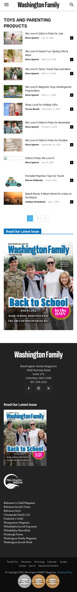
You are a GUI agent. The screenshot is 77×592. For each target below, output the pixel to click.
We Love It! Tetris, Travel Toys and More (47, 69)
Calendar (52, 561)
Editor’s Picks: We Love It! (39, 158)
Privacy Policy (65, 572)
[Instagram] (38, 388)
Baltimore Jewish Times (17, 507)
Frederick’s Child (13, 518)
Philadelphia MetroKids (17, 530)
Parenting (39, 561)
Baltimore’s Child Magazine (19, 503)
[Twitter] (48, 388)
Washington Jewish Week (18, 542)
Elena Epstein (32, 37)
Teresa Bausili (32, 109)
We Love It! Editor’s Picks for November (47, 122)
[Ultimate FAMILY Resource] (38, 5)
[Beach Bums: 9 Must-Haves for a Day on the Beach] (13, 198)
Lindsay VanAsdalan (35, 201)
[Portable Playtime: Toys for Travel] (13, 180)
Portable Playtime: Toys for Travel (44, 175)
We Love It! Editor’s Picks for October (46, 140)
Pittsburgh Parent (13, 534)
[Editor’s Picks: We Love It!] (13, 162)
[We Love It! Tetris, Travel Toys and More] (13, 73)
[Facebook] (28, 388)
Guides (63, 561)
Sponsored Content (48, 565)
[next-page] (45, 218)
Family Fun (12, 561)
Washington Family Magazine (20, 538)
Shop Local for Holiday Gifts (41, 104)
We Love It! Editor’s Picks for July (44, 33)
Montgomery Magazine (17, 522)
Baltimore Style (12, 511)
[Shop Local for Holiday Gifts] (13, 109)
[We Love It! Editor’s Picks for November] (13, 127)
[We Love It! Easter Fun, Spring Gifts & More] (13, 55)
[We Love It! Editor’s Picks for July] (13, 38)
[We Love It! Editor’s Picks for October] (13, 144)
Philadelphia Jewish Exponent (20, 526)
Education (26, 561)
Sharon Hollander (34, 180)
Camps (22, 565)
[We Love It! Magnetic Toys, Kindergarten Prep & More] (13, 91)
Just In (32, 565)
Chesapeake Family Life (17, 515)
